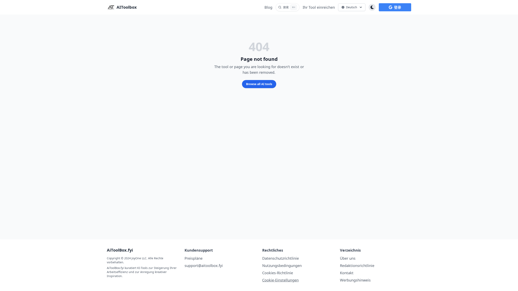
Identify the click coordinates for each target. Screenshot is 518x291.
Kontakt (346, 272)
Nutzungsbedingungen (282, 265)
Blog (268, 7)
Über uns (348, 258)
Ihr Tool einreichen (319, 7)
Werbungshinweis (355, 280)
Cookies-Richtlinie (277, 272)
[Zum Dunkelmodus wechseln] (372, 7)
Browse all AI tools (259, 84)
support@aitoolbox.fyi (204, 265)
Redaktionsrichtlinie (357, 265)
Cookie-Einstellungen (280, 280)
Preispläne (194, 258)
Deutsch (351, 7)
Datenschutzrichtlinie (280, 258)
